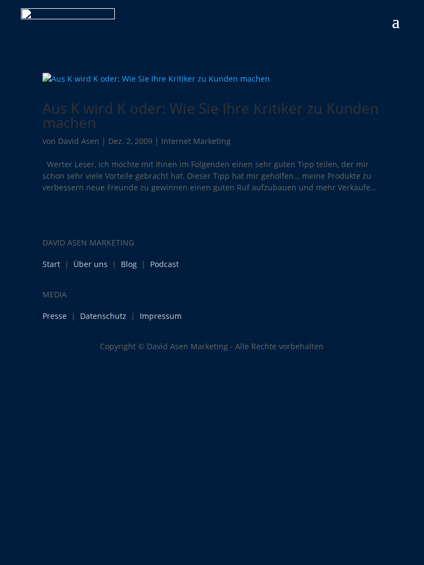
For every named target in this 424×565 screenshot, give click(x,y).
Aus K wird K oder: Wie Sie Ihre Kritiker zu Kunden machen (211, 115)
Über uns (90, 264)
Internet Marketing (196, 141)
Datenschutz (103, 316)
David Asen (78, 141)
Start (51, 264)
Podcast (164, 264)
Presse (55, 316)
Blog (129, 264)
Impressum (161, 316)
